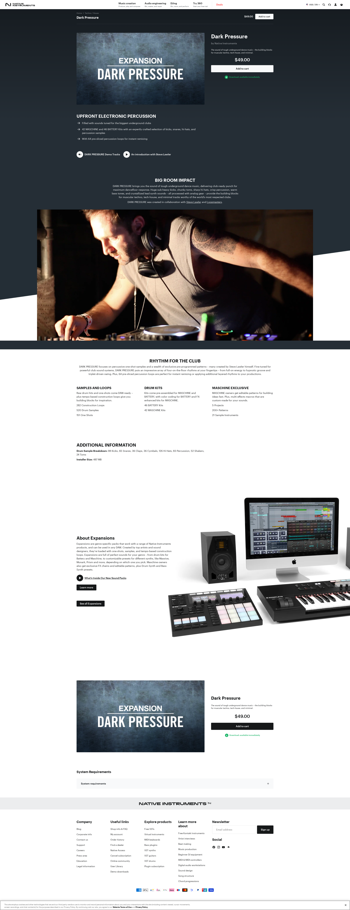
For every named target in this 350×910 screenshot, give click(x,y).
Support (81, 845)
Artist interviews (186, 838)
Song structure (186, 876)
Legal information (86, 866)
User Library (116, 866)
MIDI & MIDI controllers (190, 860)
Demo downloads (119, 872)
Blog (79, 829)
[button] (98, 154)
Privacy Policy (142, 907)
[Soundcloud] (228, 847)
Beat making (184, 844)
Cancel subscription (120, 856)
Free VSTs (149, 829)
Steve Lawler (193, 202)
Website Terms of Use (122, 907)
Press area (82, 856)
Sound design (185, 870)
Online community (120, 861)
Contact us (82, 840)
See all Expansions (90, 603)
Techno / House (92, 13)
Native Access (117, 850)
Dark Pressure (88, 17)
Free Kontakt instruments (191, 833)
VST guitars (150, 856)
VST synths (150, 850)
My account (116, 834)
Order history (117, 840)
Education (82, 861)
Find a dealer (117, 845)
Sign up (265, 829)
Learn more (86, 587)
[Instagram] (218, 847)
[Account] (335, 5)
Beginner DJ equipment (190, 854)
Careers (81, 850)
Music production (187, 849)
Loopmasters (214, 202)
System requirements (93, 783)
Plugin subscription (154, 866)
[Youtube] (223, 847)
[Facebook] (213, 847)
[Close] (346, 905)
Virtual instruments (154, 834)
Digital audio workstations (191, 865)
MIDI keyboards (152, 840)
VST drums (150, 861)
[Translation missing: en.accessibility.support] (329, 5)
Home (79, 13)
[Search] (324, 5)
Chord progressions (188, 881)
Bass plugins (150, 845)
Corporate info (84, 834)
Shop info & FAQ (118, 829)
